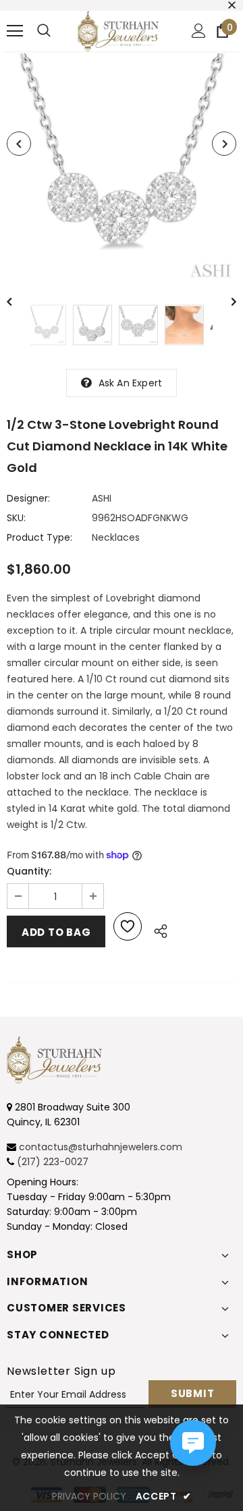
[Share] (157, 929)
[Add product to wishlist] (127, 926)
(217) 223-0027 (52, 1161)
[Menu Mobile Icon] (15, 31)
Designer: (28, 498)
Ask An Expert (131, 383)
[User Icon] (199, 31)
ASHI (101, 498)
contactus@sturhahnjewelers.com (100, 1147)
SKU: (16, 518)
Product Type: (39, 537)
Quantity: (29, 871)
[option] (121, 168)
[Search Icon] (44, 31)
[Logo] (118, 31)
